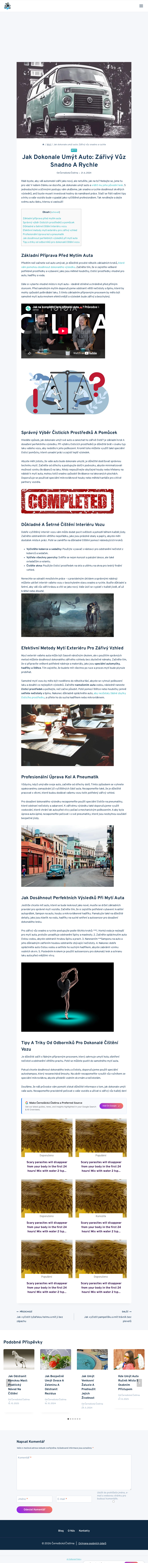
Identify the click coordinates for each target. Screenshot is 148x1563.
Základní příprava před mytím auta (42, 218)
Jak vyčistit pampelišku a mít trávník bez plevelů (107, 1316)
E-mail (62, 1499)
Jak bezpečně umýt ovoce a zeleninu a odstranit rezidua (54, 1385)
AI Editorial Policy (74, 1559)
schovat (55, 212)
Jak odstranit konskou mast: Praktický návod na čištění (18, 1385)
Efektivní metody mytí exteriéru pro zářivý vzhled (50, 230)
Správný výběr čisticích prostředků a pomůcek (48, 222)
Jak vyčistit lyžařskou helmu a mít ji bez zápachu (40, 1316)
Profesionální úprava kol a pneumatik (43, 234)
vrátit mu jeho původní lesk (107, 185)
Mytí (74, 150)
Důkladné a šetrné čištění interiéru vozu (45, 226)
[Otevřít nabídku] (141, 6)
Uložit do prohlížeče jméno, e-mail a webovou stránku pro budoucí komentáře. (112, 1495)
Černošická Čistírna (69, 173)
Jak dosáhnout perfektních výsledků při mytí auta (50, 238)
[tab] (68, 1419)
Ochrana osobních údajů (92, 1543)
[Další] (139, 1383)
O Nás (71, 1531)
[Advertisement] (74, 33)
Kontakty (84, 1531)
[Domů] (43, 144)
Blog (61, 1531)
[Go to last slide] (8, 1383)
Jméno (23, 1499)
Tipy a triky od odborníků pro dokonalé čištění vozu (51, 242)
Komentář (25, 1457)
